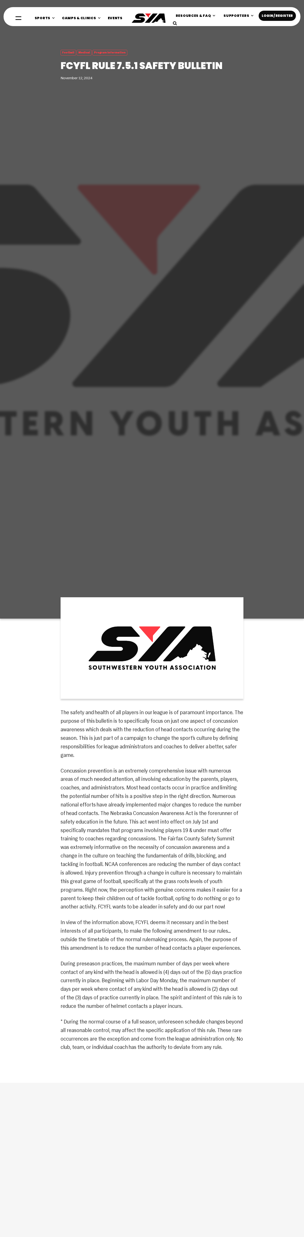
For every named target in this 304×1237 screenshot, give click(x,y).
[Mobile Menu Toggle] (18, 18)
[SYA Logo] (149, 18)
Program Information (110, 52)
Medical (84, 52)
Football (68, 52)
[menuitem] (45, 18)
